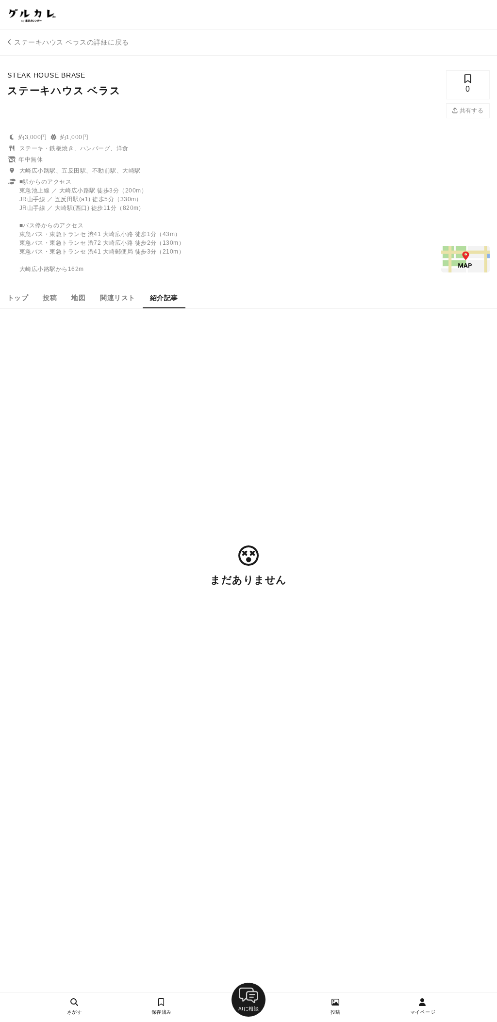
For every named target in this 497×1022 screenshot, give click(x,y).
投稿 (50, 298)
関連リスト (117, 298)
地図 (78, 298)
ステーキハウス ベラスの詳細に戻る (71, 42)
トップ (17, 298)
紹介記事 (164, 298)
